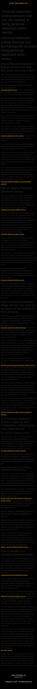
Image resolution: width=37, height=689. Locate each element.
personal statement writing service (12, 234)
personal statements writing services (13, 328)
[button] (34, 3)
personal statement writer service (12, 136)
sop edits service (6, 650)
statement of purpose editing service (13, 210)
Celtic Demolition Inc (18, 3)
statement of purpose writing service (13, 596)
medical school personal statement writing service (18, 365)
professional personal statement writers (14, 575)
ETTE (21, 677)
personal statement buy (9, 90)
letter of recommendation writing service (14, 547)
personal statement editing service (12, 280)
